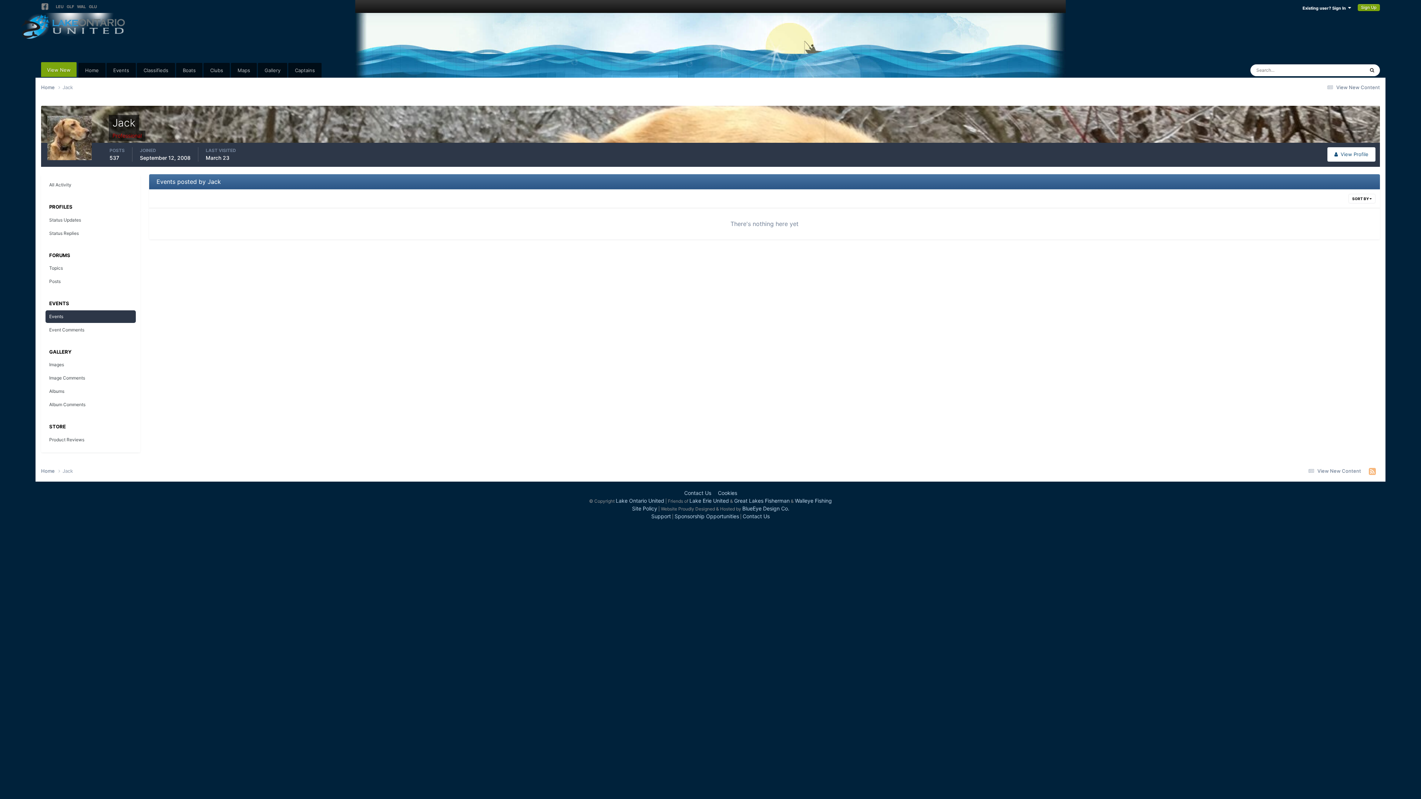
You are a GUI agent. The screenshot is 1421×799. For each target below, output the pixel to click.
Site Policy (644, 508)
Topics (56, 268)
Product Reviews (66, 439)
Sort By (1361, 198)
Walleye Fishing (813, 501)
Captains (305, 70)
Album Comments (67, 404)
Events (121, 70)
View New (59, 70)
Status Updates (1338, 70)
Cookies (727, 493)
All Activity (60, 185)
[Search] (1372, 70)
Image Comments (67, 378)
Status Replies (64, 233)
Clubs (216, 70)
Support (661, 516)
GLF (70, 6)
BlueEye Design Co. (765, 508)
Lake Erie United (709, 501)
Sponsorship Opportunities (707, 516)
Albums (56, 391)
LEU (60, 6)
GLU (93, 6)
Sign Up (1369, 7)
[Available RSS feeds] (1372, 471)
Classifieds (156, 70)
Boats (189, 70)
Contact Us (697, 493)
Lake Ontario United (640, 501)
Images (56, 364)
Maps (244, 70)
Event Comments (66, 330)
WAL (81, 6)
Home (92, 70)
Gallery (272, 70)
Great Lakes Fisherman (762, 501)
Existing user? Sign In (1325, 8)
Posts (55, 281)
